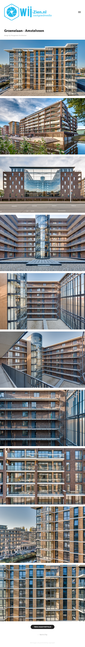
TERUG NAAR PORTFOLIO (42, 627)
